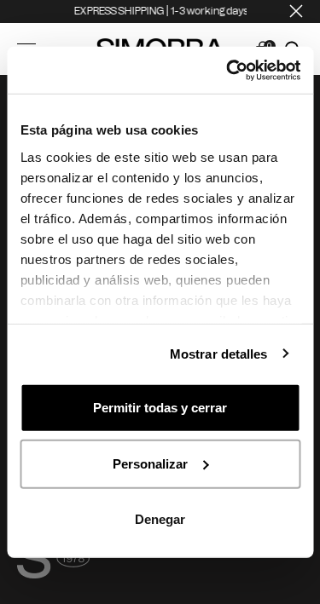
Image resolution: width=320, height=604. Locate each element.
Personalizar (150, 463)
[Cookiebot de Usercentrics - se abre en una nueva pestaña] (227, 70)
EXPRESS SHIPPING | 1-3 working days (159, 11)
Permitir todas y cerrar (160, 407)
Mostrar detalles (219, 353)
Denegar (160, 519)
